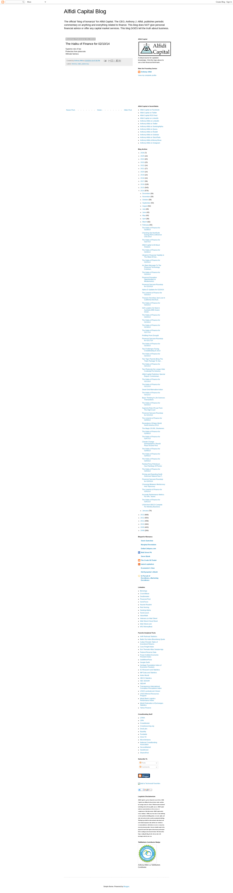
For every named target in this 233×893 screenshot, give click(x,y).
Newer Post (70, 110)
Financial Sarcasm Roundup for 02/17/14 (152, 339)
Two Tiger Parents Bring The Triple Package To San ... (152, 360)
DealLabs (143, 729)
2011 (143, 521)
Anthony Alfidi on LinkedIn (149, 121)
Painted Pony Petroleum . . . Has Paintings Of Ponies (152, 465)
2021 (143, 169)
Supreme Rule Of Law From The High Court (152, 409)
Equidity (143, 732)
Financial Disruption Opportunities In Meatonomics (149, 279)
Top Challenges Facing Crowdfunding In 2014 (151, 350)
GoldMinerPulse (146, 660)
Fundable (143, 734)
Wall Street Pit (146, 552)
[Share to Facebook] (117, 60)
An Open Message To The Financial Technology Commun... (151, 267)
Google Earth (145, 662)
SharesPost (144, 753)
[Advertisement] (99, 89)
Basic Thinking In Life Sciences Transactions (153, 399)
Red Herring (144, 607)
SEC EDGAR (145, 681)
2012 (143, 518)
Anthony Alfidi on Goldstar (149, 135)
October (145, 200)
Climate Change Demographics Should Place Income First (151, 444)
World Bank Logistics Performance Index (147, 699)
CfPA (142, 720)
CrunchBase (144, 594)
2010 (143, 524)
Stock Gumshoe (147, 541)
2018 (143, 178)
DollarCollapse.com (148, 549)
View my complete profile (147, 75)
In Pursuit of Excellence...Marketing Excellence (149, 578)
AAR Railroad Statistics (148, 636)
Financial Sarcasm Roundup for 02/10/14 (152, 414)
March (144, 222)
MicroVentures (145, 740)
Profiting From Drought (150, 335)
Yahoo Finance (145, 708)
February (145, 225)
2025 (143, 156)
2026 (143, 153)
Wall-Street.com (146, 624)
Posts (143, 763)
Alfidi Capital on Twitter (148, 113)
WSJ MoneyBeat (146, 627)
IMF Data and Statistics (148, 673)
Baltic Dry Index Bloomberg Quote (152, 639)
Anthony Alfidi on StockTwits (150, 137)
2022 (143, 165)
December (146, 193)
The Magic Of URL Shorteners (153, 428)
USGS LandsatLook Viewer (150, 691)
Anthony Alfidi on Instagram (150, 143)
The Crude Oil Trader (149, 560)
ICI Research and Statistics (150, 670)
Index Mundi (144, 675)
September (146, 203)
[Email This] (109, 60)
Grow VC (143, 737)
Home (99, 110)
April (144, 219)
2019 (143, 175)
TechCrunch (144, 613)
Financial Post (145, 599)
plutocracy (85, 64)
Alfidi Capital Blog (85, 11)
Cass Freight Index (147, 647)
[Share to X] (114, 60)
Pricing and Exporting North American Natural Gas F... (152, 475)
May (144, 215)
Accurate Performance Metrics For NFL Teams (153, 495)
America (74, 64)
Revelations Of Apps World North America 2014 (152, 424)
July (144, 209)
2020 (143, 172)
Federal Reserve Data (148, 652)
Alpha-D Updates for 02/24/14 (153, 290)
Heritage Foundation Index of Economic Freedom (150, 666)
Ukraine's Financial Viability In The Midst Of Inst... (153, 256)
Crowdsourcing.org (147, 726)
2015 (143, 188)
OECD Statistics (146, 678)
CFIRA (142, 718)
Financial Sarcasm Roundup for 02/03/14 (152, 480)
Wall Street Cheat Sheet (149, 621)
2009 (143, 527)
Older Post (128, 110)
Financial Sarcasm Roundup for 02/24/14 (152, 285)
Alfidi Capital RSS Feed (148, 115)
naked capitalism (147, 564)
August (145, 206)
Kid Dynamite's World (149, 572)
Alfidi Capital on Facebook (149, 110)
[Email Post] (105, 60)
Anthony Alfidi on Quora (148, 129)
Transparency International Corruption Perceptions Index (151, 687)
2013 (143, 515)
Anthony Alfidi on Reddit (149, 132)
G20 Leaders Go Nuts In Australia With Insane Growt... (151, 310)
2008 (143, 530)
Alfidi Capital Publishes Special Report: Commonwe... (153, 375)
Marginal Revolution (148, 545)
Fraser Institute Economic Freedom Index (149, 656)
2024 (143, 159)
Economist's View (148, 568)
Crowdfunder (145, 723)
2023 (143, 162)
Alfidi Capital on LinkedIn (149, 118)
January (145, 511)
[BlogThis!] (112, 60)
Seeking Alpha (145, 610)
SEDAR (143, 684)
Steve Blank (145, 556)
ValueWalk (144, 616)
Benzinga (143, 591)
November (146, 197)
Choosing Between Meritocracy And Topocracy (153, 485)
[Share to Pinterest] (119, 60)
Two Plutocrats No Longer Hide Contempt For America (153, 370)
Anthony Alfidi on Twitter (148, 124)
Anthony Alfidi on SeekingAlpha (151, 126)
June (144, 212)
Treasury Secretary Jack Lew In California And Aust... (153, 299)
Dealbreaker (144, 596)
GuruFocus (144, 602)
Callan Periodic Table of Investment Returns (149, 643)
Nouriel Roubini (146, 605)
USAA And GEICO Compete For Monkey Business (152, 506)
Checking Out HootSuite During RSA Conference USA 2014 (152, 235)
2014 (143, 191)
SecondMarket (145, 747)
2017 (143, 181)
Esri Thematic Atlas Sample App (151, 649)
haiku (79, 64)
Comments (145, 767)
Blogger (126, 886)
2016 (143, 184)
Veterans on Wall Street (148, 618)
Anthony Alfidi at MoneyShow (150, 140)
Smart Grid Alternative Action (152, 390)
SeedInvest (144, 750)
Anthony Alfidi (146, 72)
